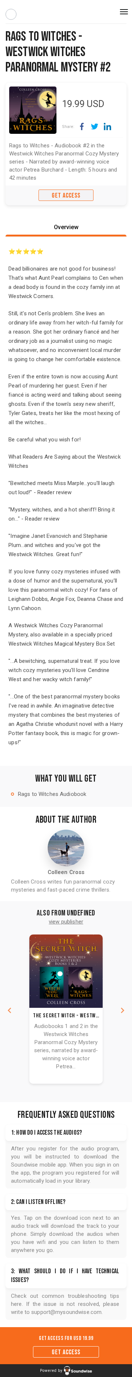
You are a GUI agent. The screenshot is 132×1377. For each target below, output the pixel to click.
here (16, 1304)
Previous (9, 1010)
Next (122, 1010)
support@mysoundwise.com (66, 1312)
